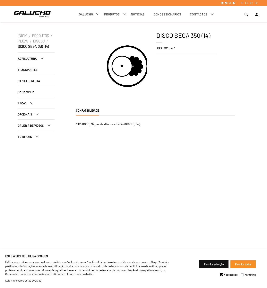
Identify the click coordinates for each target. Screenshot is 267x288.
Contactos (198, 14)
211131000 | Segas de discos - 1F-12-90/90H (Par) (108, 124)
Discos (39, 41)
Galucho (86, 14)
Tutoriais (25, 136)
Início (22, 35)
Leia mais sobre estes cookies (23, 280)
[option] (91, 67)
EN (246, 3)
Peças (23, 41)
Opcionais (25, 114)
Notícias (138, 14)
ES (251, 3)
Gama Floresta (29, 81)
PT (242, 3)
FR (256, 3)
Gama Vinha (26, 92)
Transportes (28, 69)
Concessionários (167, 14)
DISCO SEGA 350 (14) (33, 46)
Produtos (112, 14)
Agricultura (27, 58)
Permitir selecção (214, 264)
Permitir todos (243, 264)
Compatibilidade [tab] (87, 110)
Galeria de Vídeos (31, 125)
